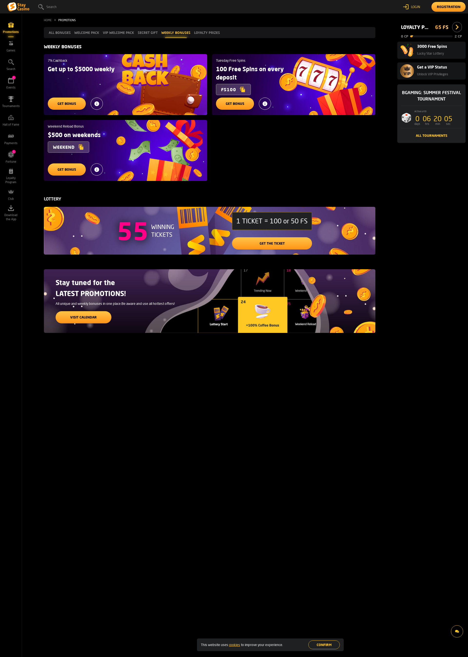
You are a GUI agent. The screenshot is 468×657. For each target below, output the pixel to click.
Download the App (10, 217)
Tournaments (10, 106)
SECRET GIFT (148, 32)
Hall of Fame (11, 124)
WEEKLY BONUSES (175, 32)
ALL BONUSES (60, 32)
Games (11, 50)
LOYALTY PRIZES (207, 32)
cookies (234, 645)
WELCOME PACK (86, 32)
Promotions (11, 32)
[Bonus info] (97, 104)
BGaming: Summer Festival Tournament (431, 95)
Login (415, 7)
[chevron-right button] (457, 27)
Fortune (11, 156)
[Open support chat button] (457, 631)
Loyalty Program (10, 180)
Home (48, 20)
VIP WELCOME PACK (118, 32)
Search (51, 7)
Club (11, 198)
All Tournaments (431, 135)
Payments (11, 143)
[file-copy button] (243, 89)
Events (11, 82)
